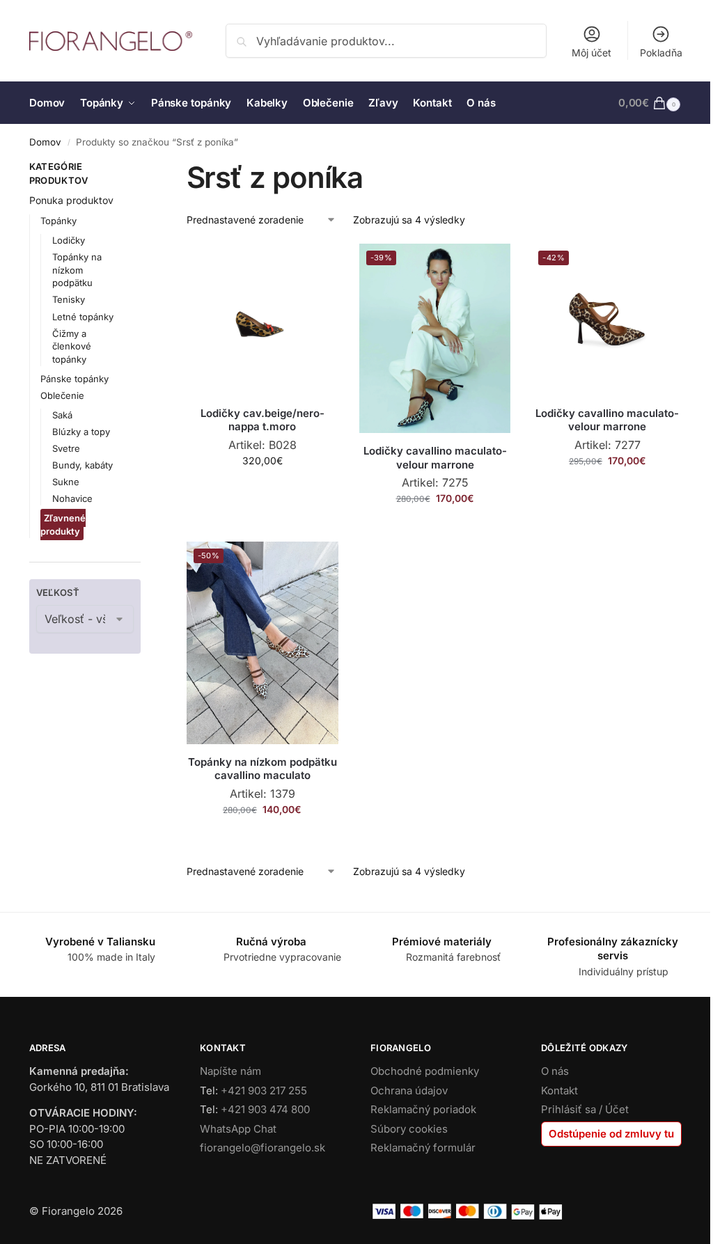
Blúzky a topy (81, 431)
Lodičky (68, 240)
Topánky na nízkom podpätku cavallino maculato (262, 768)
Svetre (66, 448)
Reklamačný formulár (423, 1147)
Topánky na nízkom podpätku (77, 270)
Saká (62, 414)
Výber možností (262, 490)
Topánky (58, 220)
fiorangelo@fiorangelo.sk (262, 1147)
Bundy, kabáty (82, 465)
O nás (555, 1071)
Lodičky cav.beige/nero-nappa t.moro (262, 420)
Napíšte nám (230, 1071)
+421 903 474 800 (265, 1109)
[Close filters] (145, 168)
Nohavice (72, 498)
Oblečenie (62, 395)
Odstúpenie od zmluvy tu (611, 1133)
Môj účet (591, 52)
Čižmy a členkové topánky (71, 346)
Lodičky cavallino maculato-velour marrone (435, 457)
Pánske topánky (74, 378)
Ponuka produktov (71, 200)
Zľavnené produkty (63, 524)
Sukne (65, 481)
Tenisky (68, 299)
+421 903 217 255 (264, 1090)
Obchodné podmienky (424, 1071)
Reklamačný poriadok (423, 1109)
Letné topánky (82, 316)
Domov (45, 142)
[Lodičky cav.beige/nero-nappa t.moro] (262, 319)
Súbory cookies (409, 1128)
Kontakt (559, 1090)
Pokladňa (661, 52)
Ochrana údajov (409, 1090)
